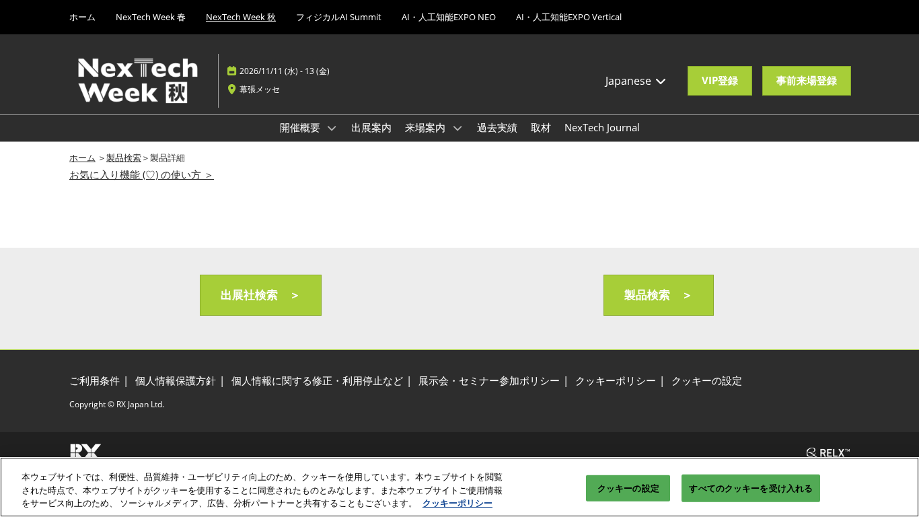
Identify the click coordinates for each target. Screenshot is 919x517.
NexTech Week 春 (151, 17)
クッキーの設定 (628, 487)
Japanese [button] (629, 80)
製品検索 (123, 157)
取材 (541, 127)
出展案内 (371, 127)
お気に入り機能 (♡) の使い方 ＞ (141, 174)
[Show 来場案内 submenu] (457, 128)
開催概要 (301, 127)
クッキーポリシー (457, 503)
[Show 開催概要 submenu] (332, 128)
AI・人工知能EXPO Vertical (569, 17)
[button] (720, 81)
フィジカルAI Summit (338, 17)
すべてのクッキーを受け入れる (751, 487)
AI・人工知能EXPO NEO (449, 17)
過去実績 (497, 127)
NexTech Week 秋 (241, 17)
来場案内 (426, 127)
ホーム (82, 17)
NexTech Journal (602, 127)
